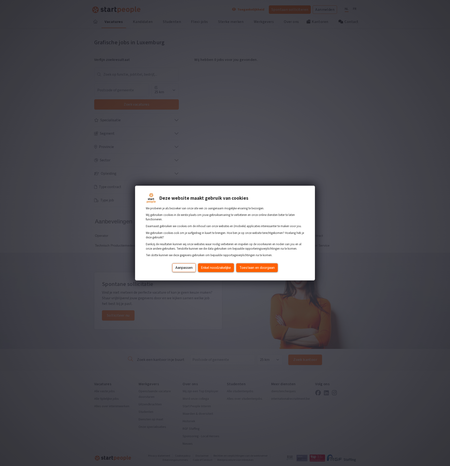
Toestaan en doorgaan (257, 268)
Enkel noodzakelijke (216, 268)
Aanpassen (184, 268)
